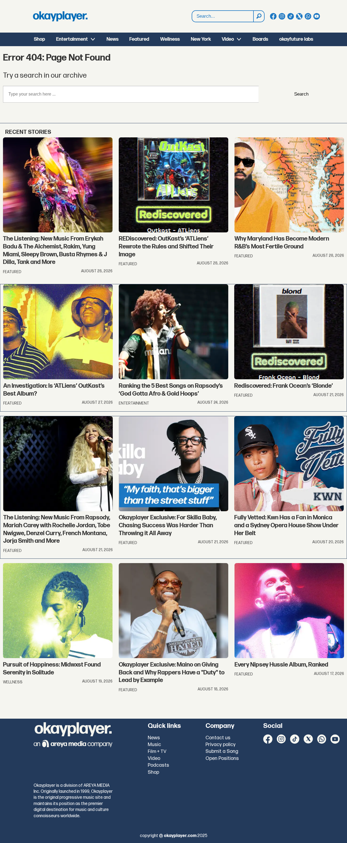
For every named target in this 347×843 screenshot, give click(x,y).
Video (228, 39)
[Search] (258, 16)
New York (201, 39)
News (112, 39)
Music (154, 744)
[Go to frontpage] (60, 16)
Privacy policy (220, 744)
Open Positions (222, 758)
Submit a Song (221, 751)
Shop (39, 39)
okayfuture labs (296, 39)
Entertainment (72, 39)
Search (301, 94)
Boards (260, 39)
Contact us (217, 738)
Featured (139, 39)
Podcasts (158, 765)
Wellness (170, 39)
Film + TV (157, 751)
